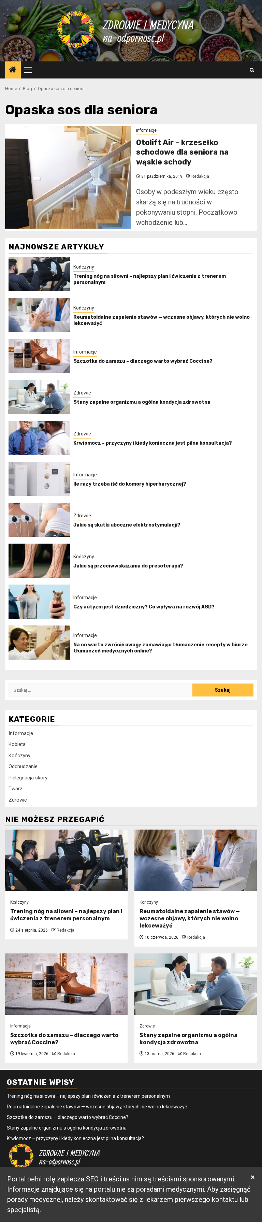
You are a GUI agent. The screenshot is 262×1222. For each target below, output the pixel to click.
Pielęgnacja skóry (28, 778)
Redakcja (200, 176)
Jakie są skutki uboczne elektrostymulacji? (126, 525)
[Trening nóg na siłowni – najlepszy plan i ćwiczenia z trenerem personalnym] (39, 274)
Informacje (146, 130)
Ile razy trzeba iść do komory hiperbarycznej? (129, 484)
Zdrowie (82, 393)
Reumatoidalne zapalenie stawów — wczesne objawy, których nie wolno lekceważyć (190, 918)
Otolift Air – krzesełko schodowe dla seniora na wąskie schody (182, 152)
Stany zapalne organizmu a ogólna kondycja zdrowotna (141, 402)
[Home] (13, 70)
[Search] (252, 70)
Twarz (16, 789)
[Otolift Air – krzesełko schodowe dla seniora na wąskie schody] (68, 177)
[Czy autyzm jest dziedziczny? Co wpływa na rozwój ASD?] (39, 602)
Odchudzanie (23, 766)
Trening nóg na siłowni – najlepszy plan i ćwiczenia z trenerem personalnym (66, 915)
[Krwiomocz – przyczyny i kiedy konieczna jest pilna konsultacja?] (39, 438)
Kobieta (17, 744)
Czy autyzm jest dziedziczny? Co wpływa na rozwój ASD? (144, 607)
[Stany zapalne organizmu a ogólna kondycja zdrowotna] (39, 397)
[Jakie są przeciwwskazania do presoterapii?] (39, 561)
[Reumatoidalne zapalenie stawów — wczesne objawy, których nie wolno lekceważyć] (39, 315)
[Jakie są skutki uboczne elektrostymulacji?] (39, 520)
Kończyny (83, 267)
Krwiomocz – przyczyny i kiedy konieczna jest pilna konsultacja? (152, 443)
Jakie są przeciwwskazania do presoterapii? (128, 566)
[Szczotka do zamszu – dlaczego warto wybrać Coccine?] (39, 356)
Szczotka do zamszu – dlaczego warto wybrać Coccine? (143, 361)
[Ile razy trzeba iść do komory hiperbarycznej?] (39, 479)
